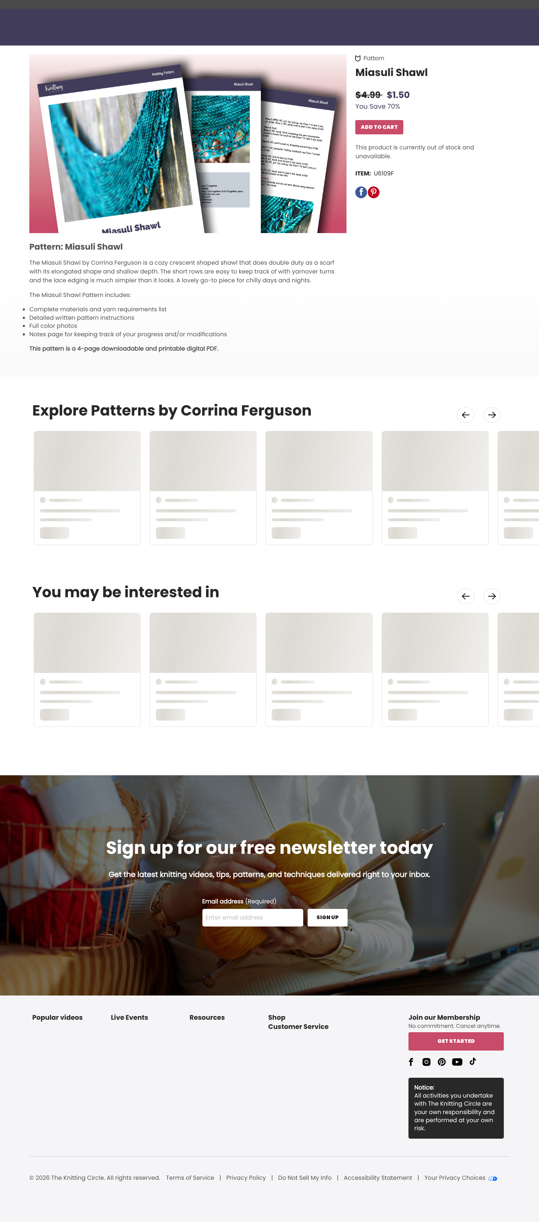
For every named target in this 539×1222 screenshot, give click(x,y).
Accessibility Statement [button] (378, 1178)
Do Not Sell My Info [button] (305, 1178)
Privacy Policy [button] (246, 1178)
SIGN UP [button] (327, 917)
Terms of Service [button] (190, 1178)
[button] (361, 192)
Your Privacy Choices (454, 1178)
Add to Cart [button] (379, 127)
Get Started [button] (456, 1041)
